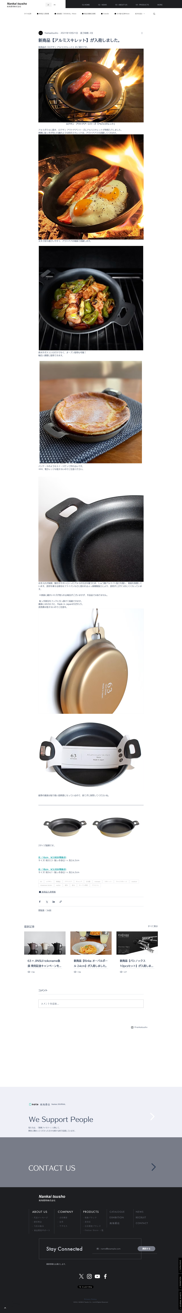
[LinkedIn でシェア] (53, 901)
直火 (73, 885)
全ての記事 (27, 13)
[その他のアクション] (142, 33)
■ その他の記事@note (122, 13)
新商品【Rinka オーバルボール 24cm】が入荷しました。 (91, 963)
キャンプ (79, 881)
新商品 (58, 881)
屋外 (66, 885)
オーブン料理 (83, 885)
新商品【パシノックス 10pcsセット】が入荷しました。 (137, 963)
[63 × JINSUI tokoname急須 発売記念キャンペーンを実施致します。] (45, 943)
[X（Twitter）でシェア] (46, 901)
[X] (81, 1276)
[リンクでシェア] (60, 901)
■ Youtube (105, 13)
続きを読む (138, 13)
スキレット (108, 881)
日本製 (88, 881)
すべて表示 (153, 926)
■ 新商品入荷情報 (43, 13)
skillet (58, 885)
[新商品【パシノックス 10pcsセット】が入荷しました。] (137, 943)
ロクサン (49, 881)
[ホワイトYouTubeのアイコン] (97, 1276)
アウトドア (68, 881)
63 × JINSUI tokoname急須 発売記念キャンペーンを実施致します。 (45, 963)
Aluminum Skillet (46, 885)
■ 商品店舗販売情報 (88, 13)
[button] (154, 14)
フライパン (95, 885)
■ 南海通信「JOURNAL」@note (65, 13)
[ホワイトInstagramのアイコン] (89, 1276)
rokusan (97, 881)
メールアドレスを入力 (106, 1241)
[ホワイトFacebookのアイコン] (105, 1276)
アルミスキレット (121, 881)
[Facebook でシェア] (39, 901)
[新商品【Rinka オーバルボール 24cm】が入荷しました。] (91, 943)
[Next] (5, 1308)
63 (41, 881)
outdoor (134, 881)
